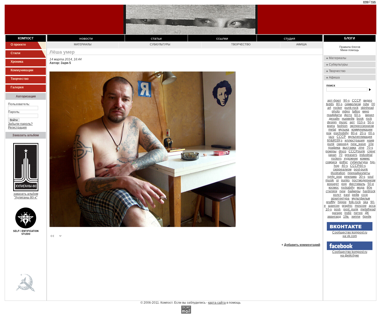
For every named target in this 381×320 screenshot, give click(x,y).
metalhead (368, 209)
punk (330, 144)
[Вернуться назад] (52, 235)
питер (358, 213)
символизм (353, 104)
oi (337, 180)
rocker (337, 108)
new (342, 191)
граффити (334, 115)
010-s (361, 122)
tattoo (356, 111)
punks (345, 180)
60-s (357, 115)
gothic (343, 162)
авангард (334, 216)
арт (352, 122)
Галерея (17, 87)
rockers (336, 158)
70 (340, 155)
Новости (86, 38)
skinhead (367, 108)
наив (370, 140)
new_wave (358, 144)
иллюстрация (355, 140)
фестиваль (357, 184)
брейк (367, 216)
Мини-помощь (349, 50)
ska (365, 202)
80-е (354, 133)
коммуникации (361, 129)
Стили (15, 53)
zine (361, 148)
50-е (371, 184)
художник (351, 158)
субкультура (359, 162)
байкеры (354, 191)
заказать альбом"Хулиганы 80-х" (25, 195)
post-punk (361, 169)
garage (337, 213)
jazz (331, 137)
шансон (334, 206)
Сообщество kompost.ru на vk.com (349, 234)
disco (342, 151)
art (329, 108)
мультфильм (361, 198)
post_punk (350, 209)
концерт (333, 184)
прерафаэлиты (359, 173)
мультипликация (360, 137)
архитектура (340, 198)
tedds (330, 104)
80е (369, 187)
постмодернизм (363, 180)
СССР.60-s (358, 166)
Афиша (301, 44)
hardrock (369, 191)
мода (360, 187)
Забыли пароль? (20, 124)
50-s (371, 122)
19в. (346, 216)
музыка (343, 129)
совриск (331, 162)
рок (328, 133)
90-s (346, 100)
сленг (371, 151)
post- (337, 209)
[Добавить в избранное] (60, 235)
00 (373, 104)
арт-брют (334, 100)
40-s (345, 166)
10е (371, 144)
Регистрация (17, 127)
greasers (351, 155)
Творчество (20, 79)
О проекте (18, 44)
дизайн (334, 118)
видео (367, 100)
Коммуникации (22, 70)
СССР (356, 100)
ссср (364, 195)
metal (332, 129)
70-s (370, 148)
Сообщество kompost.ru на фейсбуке (349, 253)
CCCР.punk (357, 151)
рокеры (331, 151)
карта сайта (217, 302)
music (343, 122)
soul (370, 177)
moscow (360, 206)
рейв (355, 195)
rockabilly (348, 187)
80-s (339, 104)
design (332, 122)
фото (348, 115)
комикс (365, 158)
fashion (342, 126)
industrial (365, 155)
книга (331, 126)
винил (369, 115)
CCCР (341, 137)
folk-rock (355, 202)
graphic (347, 206)
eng (366, 2)
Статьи (156, 38)
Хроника (17, 61)
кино (365, 111)
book (360, 118)
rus (373, 2)
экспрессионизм (362, 126)
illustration (338, 173)
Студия (289, 38)
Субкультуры (160, 44)
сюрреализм (342, 169)
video (346, 111)
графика (334, 148)
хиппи (355, 216)
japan (332, 155)
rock (369, 118)
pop (344, 184)
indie (347, 213)
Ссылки (222, 38)
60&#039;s (334, 140)
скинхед (342, 144)
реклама (350, 177)
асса (372, 206)
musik (330, 180)
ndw (366, 104)
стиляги (331, 191)
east (347, 195)
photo (336, 111)
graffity (330, 202)
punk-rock (351, 108)
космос (334, 187)
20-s (363, 133)
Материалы (82, 44)
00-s (371, 133)
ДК (367, 213)
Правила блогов (349, 46)
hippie (342, 202)
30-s (362, 177)
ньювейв (348, 118)
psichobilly (341, 133)
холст (337, 195)
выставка (349, 148)
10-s (329, 209)
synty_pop (334, 177)
